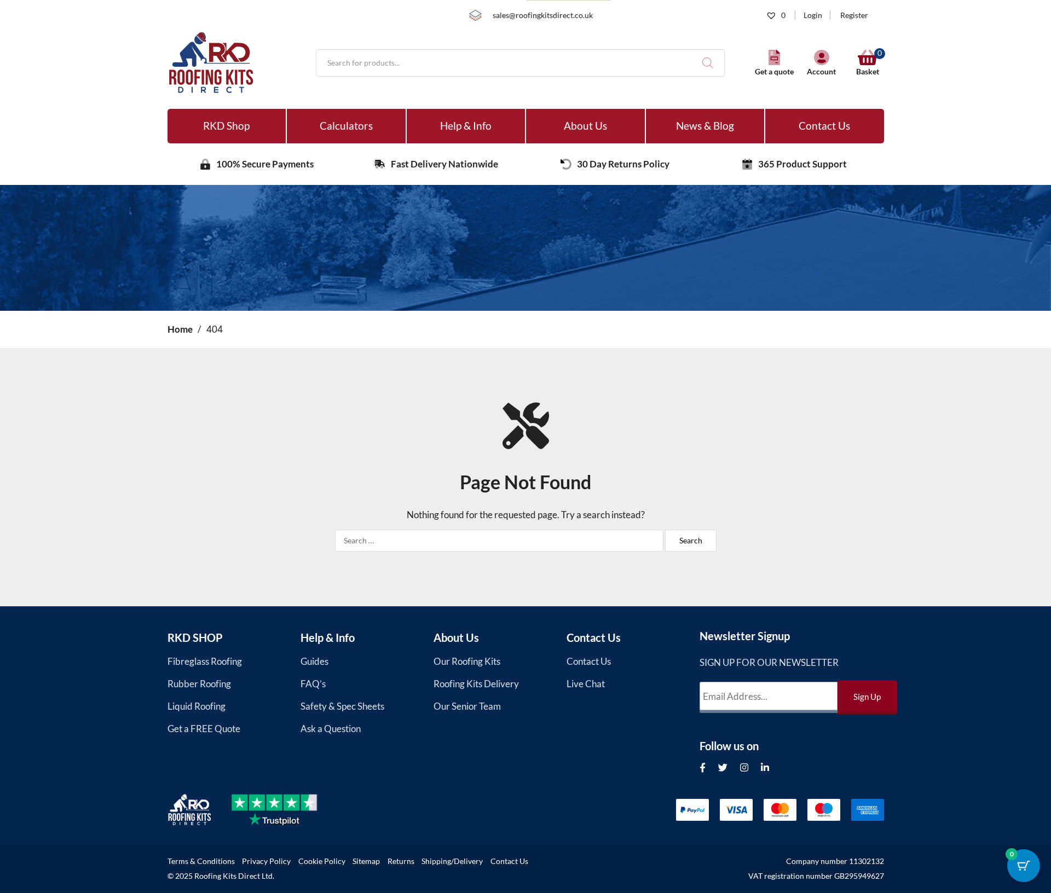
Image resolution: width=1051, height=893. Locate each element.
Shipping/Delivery (452, 861)
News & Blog (705, 125)
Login (813, 15)
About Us (585, 125)
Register (854, 15)
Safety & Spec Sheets (342, 706)
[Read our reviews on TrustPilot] (283, 809)
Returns (401, 861)
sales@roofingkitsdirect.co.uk (543, 15)
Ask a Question (331, 728)
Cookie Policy (321, 861)
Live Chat (586, 683)
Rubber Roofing (199, 683)
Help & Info (466, 125)
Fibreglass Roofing (205, 661)
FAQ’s (313, 683)
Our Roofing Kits (467, 661)
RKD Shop (226, 125)
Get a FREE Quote (204, 728)
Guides (314, 661)
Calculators (346, 125)
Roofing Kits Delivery (476, 683)
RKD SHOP (195, 637)
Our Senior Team (467, 706)
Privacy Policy (266, 861)
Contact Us (824, 125)
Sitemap (366, 861)
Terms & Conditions (201, 861)
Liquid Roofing (197, 706)
